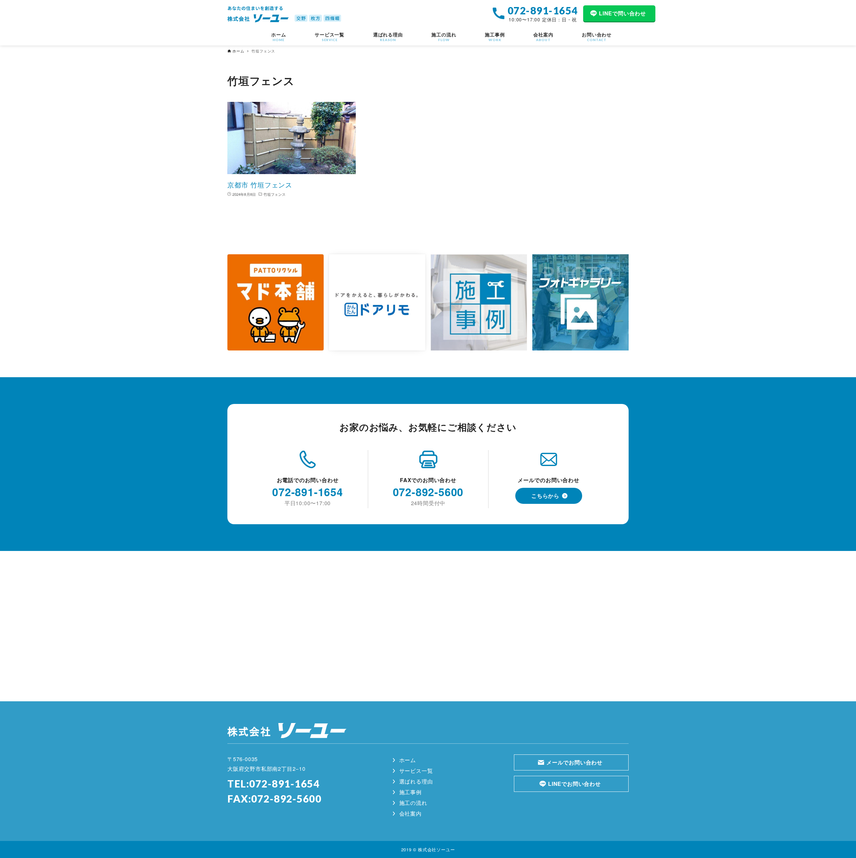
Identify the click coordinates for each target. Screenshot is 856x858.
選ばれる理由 (416, 781)
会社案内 (410, 813)
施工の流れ (413, 803)
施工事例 (410, 792)
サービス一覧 (416, 770)
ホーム (407, 760)
